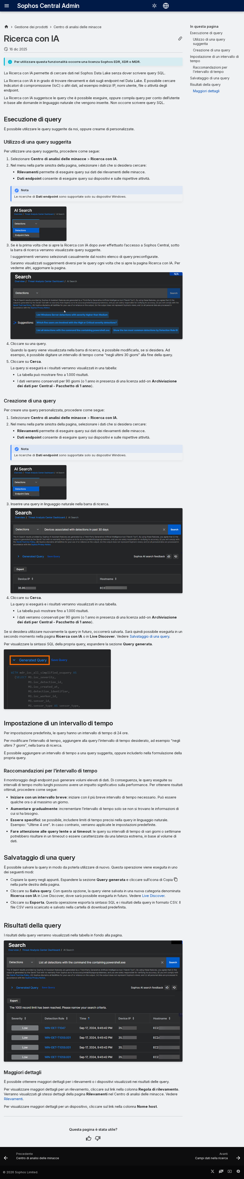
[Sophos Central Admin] (6, 26)
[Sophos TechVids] (230, 1172)
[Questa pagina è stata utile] (89, 1138)
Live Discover (153, 895)
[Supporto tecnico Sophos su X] (212, 1172)
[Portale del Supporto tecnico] (221, 1172)
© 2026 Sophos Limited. (20, 1172)
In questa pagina (204, 26)
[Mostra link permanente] (180, 38)
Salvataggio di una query (149, 636)
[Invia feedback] (238, 1172)
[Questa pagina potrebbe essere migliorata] (98, 1138)
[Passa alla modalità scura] (154, 6)
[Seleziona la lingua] (166, 6)
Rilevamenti (13, 1099)
